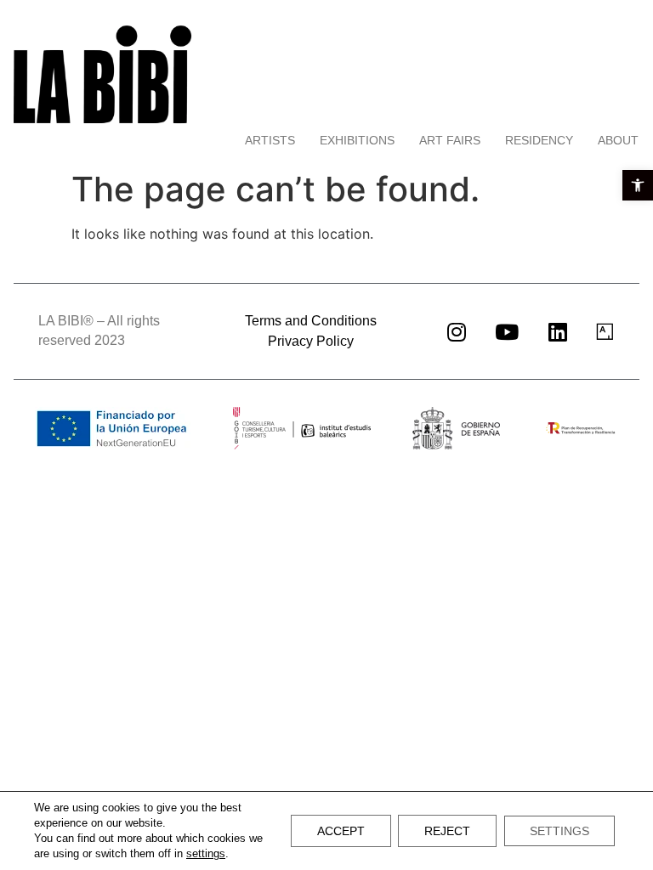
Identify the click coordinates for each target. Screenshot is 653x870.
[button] (637, 185)
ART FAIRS (449, 140)
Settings (559, 831)
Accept (341, 831)
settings (205, 853)
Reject (447, 831)
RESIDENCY (539, 140)
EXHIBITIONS (357, 140)
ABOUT (618, 140)
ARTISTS (270, 140)
